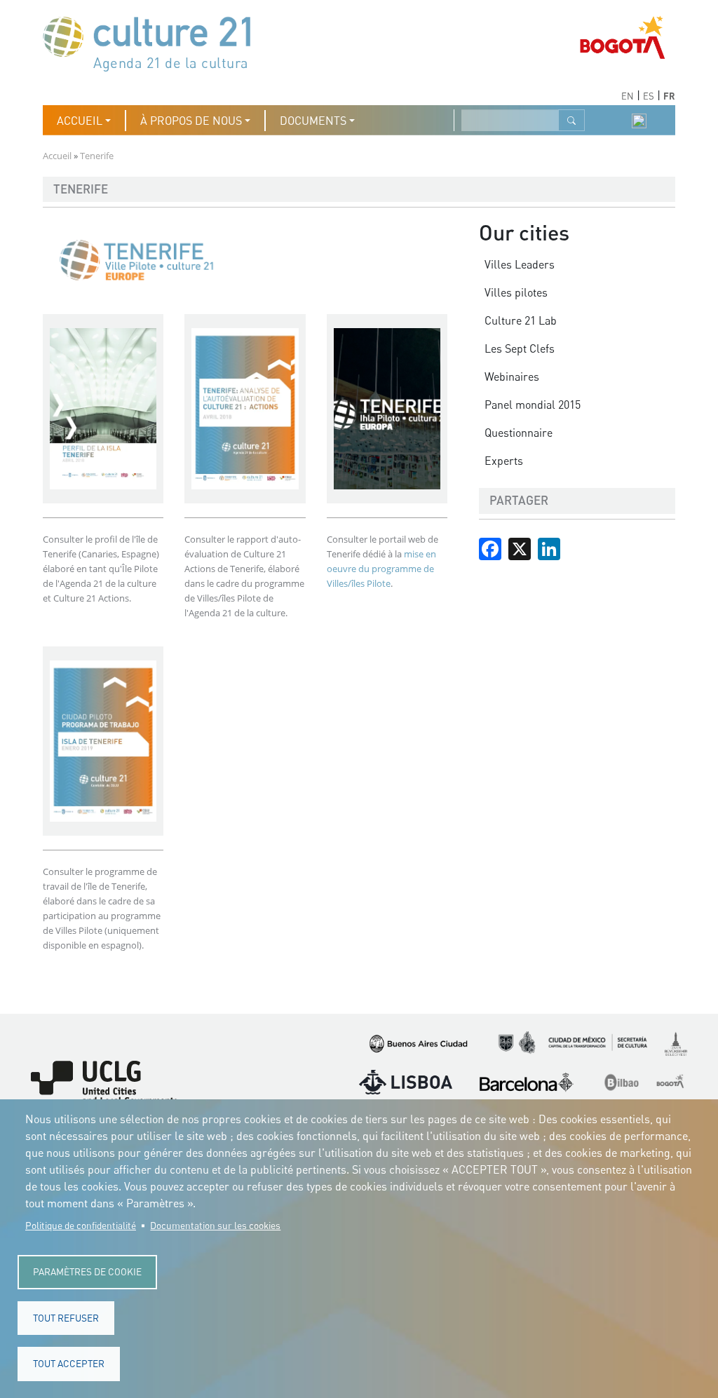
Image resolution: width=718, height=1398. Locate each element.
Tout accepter (68, 1363)
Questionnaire (519, 433)
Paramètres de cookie (87, 1271)
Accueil (57, 155)
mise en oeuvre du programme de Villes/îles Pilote (381, 569)
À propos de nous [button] (191, 121)
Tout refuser (66, 1318)
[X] (519, 547)
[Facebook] (490, 547)
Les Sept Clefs (520, 348)
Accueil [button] (79, 121)
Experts (504, 461)
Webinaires (512, 376)
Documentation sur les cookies (215, 1225)
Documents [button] (313, 121)
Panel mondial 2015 (533, 405)
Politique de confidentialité (80, 1225)
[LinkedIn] (549, 547)
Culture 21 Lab (521, 320)
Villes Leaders (520, 264)
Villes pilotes (516, 292)
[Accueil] (153, 42)
